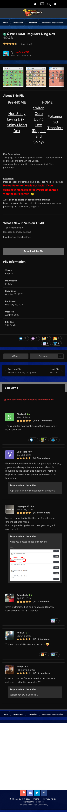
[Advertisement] (33, 756)
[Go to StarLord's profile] (9, 417)
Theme (36, 799)
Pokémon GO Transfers (55, 122)
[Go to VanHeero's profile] (9, 454)
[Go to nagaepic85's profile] (9, 509)
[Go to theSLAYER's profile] (6, 53)
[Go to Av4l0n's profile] (9, 635)
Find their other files (21, 55)
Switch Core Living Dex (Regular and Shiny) (39, 125)
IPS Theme (13, 799)
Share (16, 356)
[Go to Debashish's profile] (9, 598)
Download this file (33, 251)
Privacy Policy (49, 799)
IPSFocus (26, 799)
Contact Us (28, 802)
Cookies (40, 802)
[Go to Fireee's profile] (9, 669)
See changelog (14, 227)
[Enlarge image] (35, 565)
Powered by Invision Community (33, 804)
